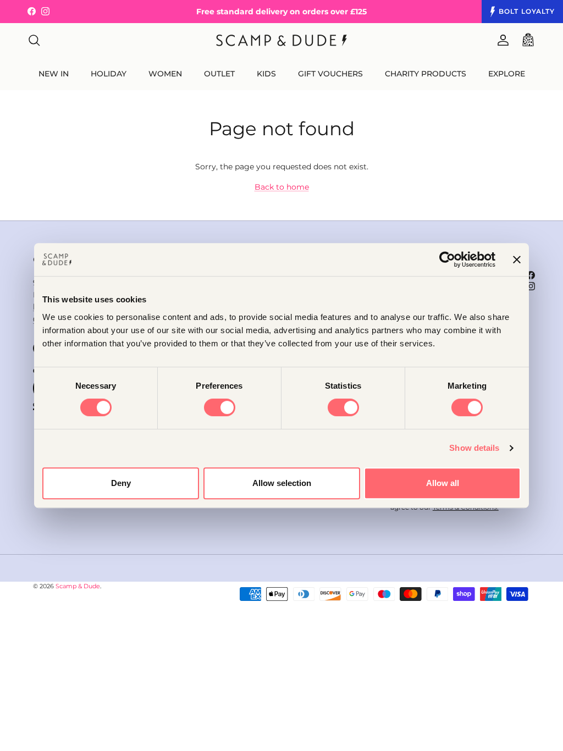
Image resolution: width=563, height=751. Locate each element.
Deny (121, 483)
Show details (474, 447)
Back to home (282, 187)
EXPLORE (506, 74)
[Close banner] (517, 259)
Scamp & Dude (78, 586)
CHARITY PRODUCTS (425, 74)
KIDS (266, 74)
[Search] (34, 40)
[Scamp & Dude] (281, 40)
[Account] (501, 40)
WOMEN (165, 74)
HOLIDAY (108, 74)
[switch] (219, 407)
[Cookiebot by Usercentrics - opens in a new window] (447, 259)
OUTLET (219, 74)
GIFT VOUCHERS (330, 74)
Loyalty (527, 11)
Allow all (442, 483)
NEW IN (53, 74)
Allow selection (281, 483)
